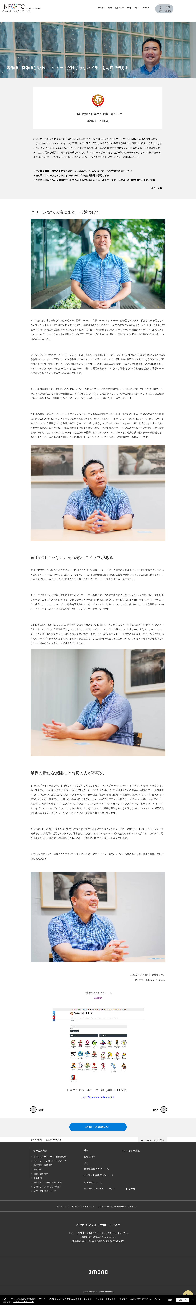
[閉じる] (192, 1300)
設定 (170, 1300)
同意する (183, 1300)
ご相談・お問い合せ (88, 1233)
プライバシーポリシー (23, 1301)
